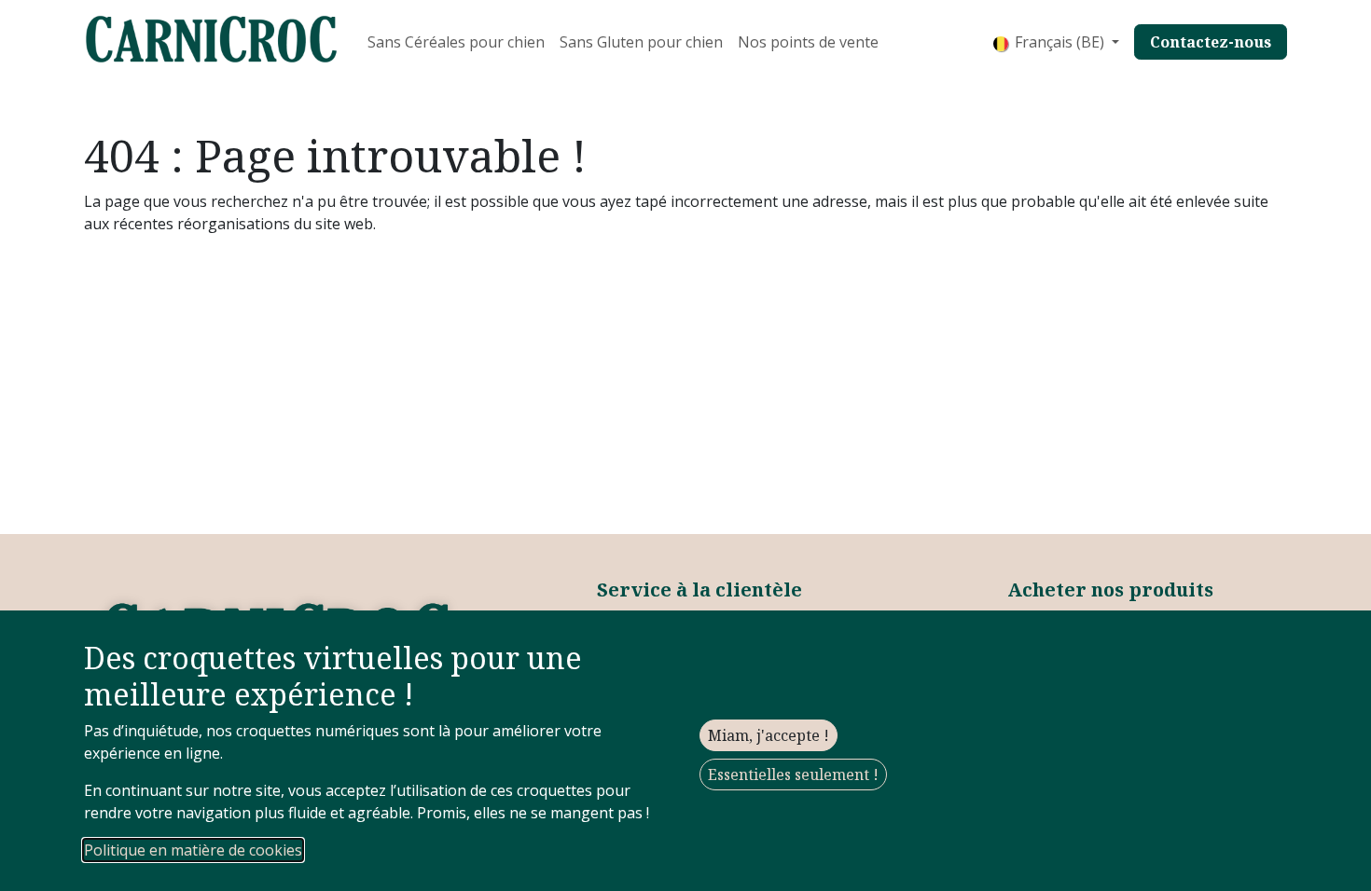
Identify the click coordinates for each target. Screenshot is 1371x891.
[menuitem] (456, 42)
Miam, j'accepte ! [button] (768, 735)
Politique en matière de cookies (193, 850)
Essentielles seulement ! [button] (793, 774)
